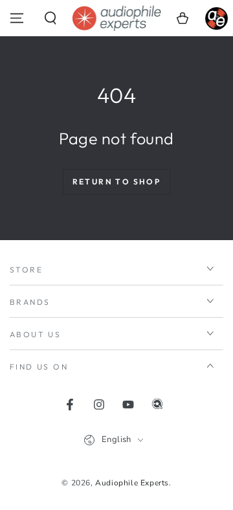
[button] (50, 18)
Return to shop (116, 181)
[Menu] (17, 18)
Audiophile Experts (132, 483)
